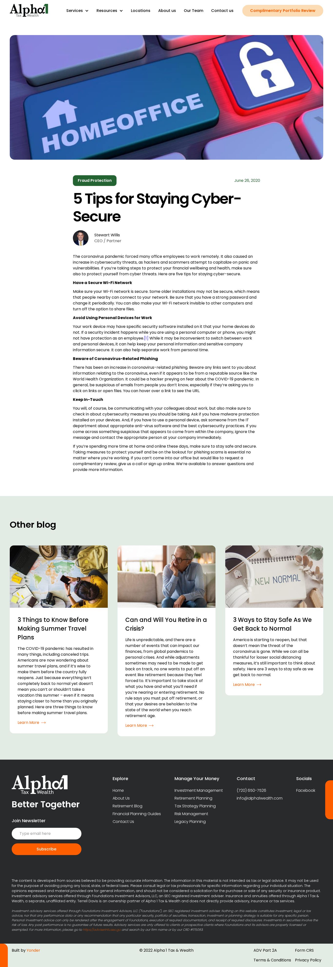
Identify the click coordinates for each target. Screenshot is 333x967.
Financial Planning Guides (137, 814)
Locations (140, 10)
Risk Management (191, 814)
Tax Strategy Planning (195, 806)
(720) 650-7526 (251, 790)
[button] (77, 11)
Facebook (305, 790)
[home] (29, 11)
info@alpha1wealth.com (260, 798)
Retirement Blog (127, 806)
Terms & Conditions (272, 960)
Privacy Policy (308, 960)
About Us (121, 798)
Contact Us (123, 821)
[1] (146, 338)
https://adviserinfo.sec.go (102, 930)
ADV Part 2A (265, 950)
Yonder (33, 950)
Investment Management (199, 790)
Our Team (193, 10)
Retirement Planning (193, 798)
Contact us (222, 10)
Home (118, 790)
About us (167, 10)
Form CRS (304, 950)
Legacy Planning (190, 821)
